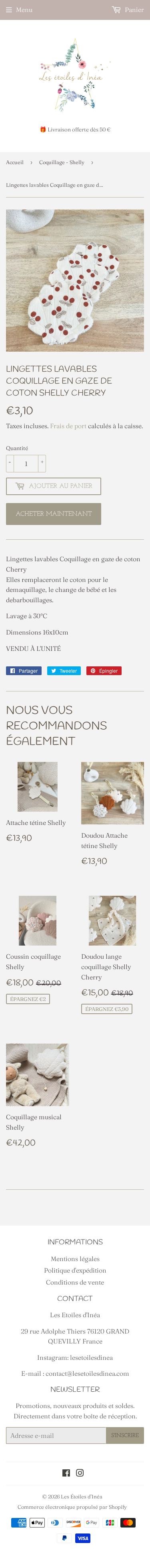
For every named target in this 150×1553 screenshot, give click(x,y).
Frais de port (68, 426)
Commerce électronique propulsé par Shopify (72, 1507)
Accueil (15, 162)
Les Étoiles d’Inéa (81, 1496)
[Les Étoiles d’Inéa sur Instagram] (80, 1474)
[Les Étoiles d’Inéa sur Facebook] (66, 1474)
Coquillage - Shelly (61, 162)
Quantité (17, 448)
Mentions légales (75, 1259)
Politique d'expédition (75, 1270)
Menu (24, 10)
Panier (133, 10)
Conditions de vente (75, 1282)
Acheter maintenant (54, 514)
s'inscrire (125, 1436)
